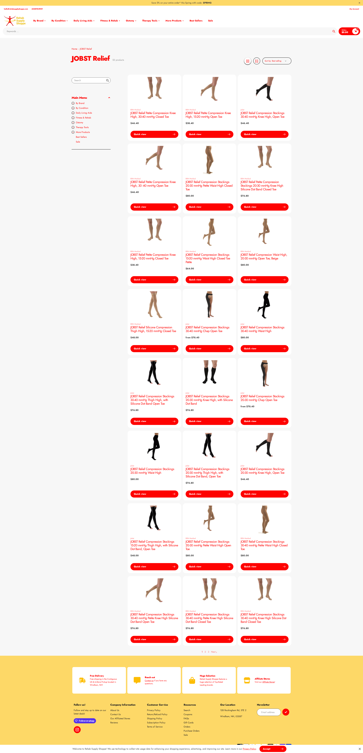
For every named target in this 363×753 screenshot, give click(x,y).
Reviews (114, 722)
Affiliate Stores (268, 682)
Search (187, 710)
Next (213, 651)
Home (74, 48)
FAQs (186, 718)
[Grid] (247, 60)
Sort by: (268, 60)
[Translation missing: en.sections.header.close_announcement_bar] (359, 2)
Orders (187, 726)
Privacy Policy (153, 710)
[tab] (91, 137)
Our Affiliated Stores (120, 718)
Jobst (242, 109)
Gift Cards (188, 722)
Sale (78, 141)
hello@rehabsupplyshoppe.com (16, 9)
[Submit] (285, 712)
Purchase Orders (191, 730)
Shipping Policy (154, 718)
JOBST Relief (86, 48)
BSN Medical (135, 109)
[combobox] (91, 80)
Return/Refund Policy (157, 714)
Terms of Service (154, 726)
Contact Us (115, 714)
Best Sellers (81, 137)
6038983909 (37, 9)
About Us (114, 710)
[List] (256, 60)
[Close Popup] (360, 749)
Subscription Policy (156, 722)
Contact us (149, 680)
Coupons (188, 714)
